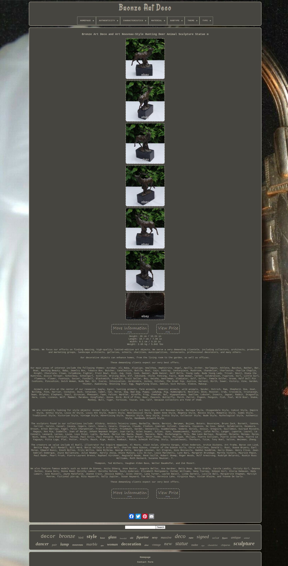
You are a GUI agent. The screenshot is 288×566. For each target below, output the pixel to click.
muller (194, 545)
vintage (156, 544)
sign (202, 546)
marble (91, 544)
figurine (142, 537)
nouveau (77, 544)
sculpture (244, 543)
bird (80, 537)
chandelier (213, 545)
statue (181, 543)
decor (48, 536)
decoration (131, 544)
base (102, 538)
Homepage (145, 557)
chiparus (225, 545)
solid (215, 538)
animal (247, 538)
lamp (64, 544)
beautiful (123, 538)
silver (146, 545)
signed (203, 536)
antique (236, 537)
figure (225, 538)
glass (112, 537)
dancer (42, 543)
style (92, 536)
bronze (67, 536)
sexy (155, 537)
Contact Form (145, 562)
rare (191, 537)
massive (166, 537)
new (168, 543)
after (102, 546)
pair (54, 544)
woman (112, 544)
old (131, 538)
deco (180, 536)
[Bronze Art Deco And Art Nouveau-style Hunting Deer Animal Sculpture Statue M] (145, 59)
